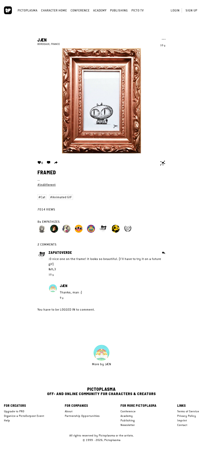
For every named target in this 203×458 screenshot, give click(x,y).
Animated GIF (62, 197)
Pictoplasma (27, 10)
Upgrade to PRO (14, 411)
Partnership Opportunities (82, 416)
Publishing (119, 10)
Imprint (182, 420)
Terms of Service (188, 411)
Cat (43, 197)
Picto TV (137, 10)
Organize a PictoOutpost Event (24, 416)
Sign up (191, 10)
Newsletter (128, 425)
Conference (80, 10)
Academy (99, 10)
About (69, 411)
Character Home (54, 10)
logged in (67, 309)
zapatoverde (60, 253)
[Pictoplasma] (8, 10)
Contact (182, 425)
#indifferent (46, 185)
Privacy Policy (186, 416)
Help (7, 420)
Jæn (42, 39)
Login (175, 10)
